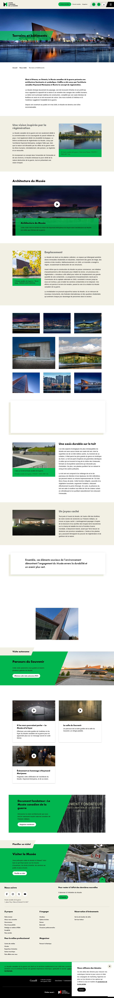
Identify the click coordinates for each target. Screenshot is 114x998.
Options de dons (44, 919)
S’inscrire (63, 897)
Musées (6, 946)
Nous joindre (8, 933)
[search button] (98, 4)
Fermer (81, 990)
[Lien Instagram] (13, 894)
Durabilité (7, 930)
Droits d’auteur (58, 980)
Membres (42, 917)
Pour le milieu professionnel (16, 938)
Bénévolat (42, 925)
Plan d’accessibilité (9, 925)
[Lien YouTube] (25, 894)
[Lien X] (19, 894)
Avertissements (67, 980)
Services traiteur (79, 919)
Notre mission (8, 917)
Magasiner (84, 4)
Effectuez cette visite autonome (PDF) (26, 676)
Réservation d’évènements (87, 911)
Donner (41, 922)
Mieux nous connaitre (10, 919)
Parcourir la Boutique (45, 944)
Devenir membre (76, 4)
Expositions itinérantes (10, 949)
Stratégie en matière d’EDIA (12, 927)
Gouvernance (8, 922)
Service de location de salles (83, 917)
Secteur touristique (9, 952)
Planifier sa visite (19, 873)
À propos (8, 911)
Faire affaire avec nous (10, 954)
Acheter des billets (64, 4)
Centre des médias (9, 944)
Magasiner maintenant (27, 824)
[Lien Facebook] (6, 894)
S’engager (44, 911)
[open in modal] (26, 323)
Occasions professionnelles (47, 927)
